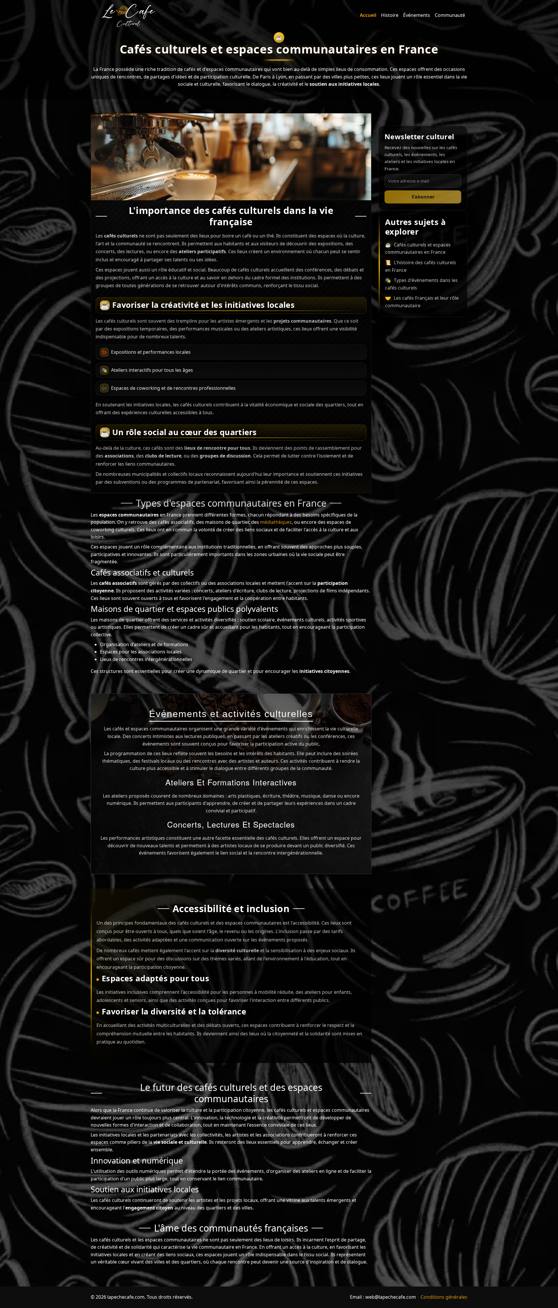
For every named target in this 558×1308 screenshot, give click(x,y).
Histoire (389, 15)
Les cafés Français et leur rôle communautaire (422, 302)
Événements (416, 15)
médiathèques (276, 522)
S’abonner (423, 197)
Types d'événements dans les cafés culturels (421, 284)
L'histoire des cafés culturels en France (420, 266)
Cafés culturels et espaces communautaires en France (418, 248)
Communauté (450, 15)
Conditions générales (444, 1297)
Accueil (368, 15)
